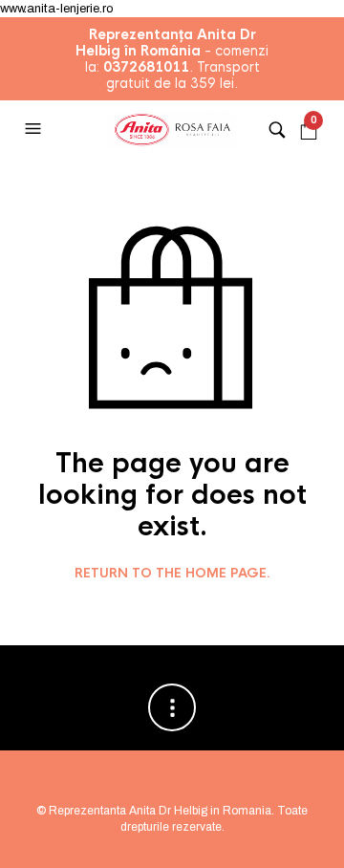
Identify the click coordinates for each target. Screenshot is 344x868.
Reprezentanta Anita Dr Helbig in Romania (160, 810)
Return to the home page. (172, 573)
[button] (35, 129)
